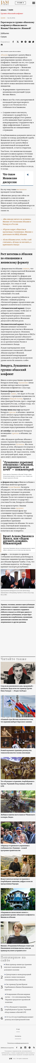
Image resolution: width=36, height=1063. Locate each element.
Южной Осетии (16, 399)
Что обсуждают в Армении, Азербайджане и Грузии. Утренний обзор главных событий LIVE (17, 783)
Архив (4, 18)
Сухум (4, 37)
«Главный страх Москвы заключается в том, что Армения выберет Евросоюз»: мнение (17, 721)
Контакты (18, 1036)
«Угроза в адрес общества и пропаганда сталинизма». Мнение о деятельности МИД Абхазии (18, 232)
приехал (15, 433)
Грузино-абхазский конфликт (12, 14)
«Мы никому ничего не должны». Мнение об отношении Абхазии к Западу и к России (17, 221)
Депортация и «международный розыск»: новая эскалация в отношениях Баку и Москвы (18, 977)
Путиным (20, 444)
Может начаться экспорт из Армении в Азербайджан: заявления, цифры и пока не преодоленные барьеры (17, 881)
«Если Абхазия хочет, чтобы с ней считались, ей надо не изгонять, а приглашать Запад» (17, 242)
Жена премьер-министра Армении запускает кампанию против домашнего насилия (18, 967)
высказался (21, 189)
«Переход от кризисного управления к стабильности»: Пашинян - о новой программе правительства (15, 848)
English (11, 10)
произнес (20, 508)
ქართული (4, 10)
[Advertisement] (18, 640)
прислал (12, 412)
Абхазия (4, 55)
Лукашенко (23, 383)
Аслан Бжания (14, 487)
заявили (26, 269)
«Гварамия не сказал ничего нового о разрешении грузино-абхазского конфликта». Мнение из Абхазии (18, 915)
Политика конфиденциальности (18, 1043)
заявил (13, 394)
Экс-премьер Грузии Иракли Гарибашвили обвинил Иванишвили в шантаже (19, 987)
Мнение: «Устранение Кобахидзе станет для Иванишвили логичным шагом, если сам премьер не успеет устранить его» (17, 948)
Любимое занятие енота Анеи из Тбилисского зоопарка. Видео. (18, 816)
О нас (18, 1029)
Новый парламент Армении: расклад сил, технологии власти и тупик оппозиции (16, 752)
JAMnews (5, 33)
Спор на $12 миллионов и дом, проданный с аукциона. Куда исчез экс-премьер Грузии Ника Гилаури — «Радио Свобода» (17, 688)
